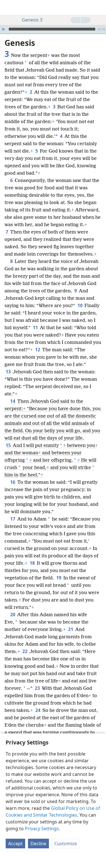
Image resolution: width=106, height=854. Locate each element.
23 (38, 688)
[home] (8, 7)
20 (13, 614)
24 (38, 710)
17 (13, 519)
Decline (38, 843)
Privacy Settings (42, 828)
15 (9, 445)
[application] (53, 29)
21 (71, 629)
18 (33, 563)
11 (36, 327)
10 (80, 305)
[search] (98, 7)
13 (9, 372)
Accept (15, 843)
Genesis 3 (32, 20)
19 (59, 578)
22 (25, 651)
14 (13, 401)
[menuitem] (8, 7)
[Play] (3, 29)
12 (38, 349)
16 (13, 482)
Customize (65, 843)
